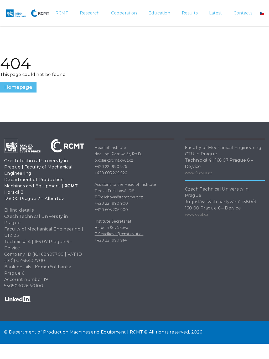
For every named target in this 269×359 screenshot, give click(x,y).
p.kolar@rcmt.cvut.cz (114, 160)
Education (159, 13)
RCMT (61, 13)
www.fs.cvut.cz (198, 173)
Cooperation (124, 13)
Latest (215, 13)
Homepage (18, 87)
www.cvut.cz (196, 214)
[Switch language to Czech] (262, 13)
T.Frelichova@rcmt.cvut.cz (119, 197)
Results (190, 13)
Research (90, 13)
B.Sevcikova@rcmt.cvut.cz (119, 234)
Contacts (243, 13)
